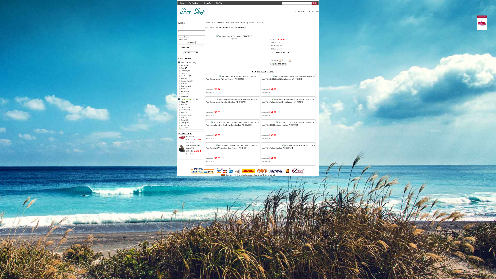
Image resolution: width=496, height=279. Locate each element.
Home (182, 3)
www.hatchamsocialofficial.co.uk (250, 175)
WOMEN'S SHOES (218, 23)
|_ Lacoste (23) (183, 73)
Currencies (184, 48)
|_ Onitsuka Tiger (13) (185, 115)
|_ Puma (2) (182, 117)
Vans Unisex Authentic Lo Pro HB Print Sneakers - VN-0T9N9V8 (282, 102)
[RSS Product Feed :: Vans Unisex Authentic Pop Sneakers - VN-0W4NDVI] (223, 175)
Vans (227, 23)
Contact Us (207, 3)
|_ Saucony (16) (183, 123)
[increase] (290, 60)
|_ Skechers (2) (183, 94)
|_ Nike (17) (182, 112)
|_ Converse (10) (184, 71)
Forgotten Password (184, 37)
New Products (193, 3)
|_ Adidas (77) (183, 102)
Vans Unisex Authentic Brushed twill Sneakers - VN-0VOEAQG (226, 102)
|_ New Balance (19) (185, 110)
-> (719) (190, 99)
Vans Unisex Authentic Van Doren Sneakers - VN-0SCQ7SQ (225, 79)
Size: (272, 52)
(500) (183, 128)
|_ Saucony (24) (183, 91)
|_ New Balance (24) (185, 76)
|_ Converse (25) (184, 107)
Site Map (219, 3)
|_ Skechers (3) (183, 125)
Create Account (182, 39)
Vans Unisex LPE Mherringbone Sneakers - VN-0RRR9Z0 (280, 125)
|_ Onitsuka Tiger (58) (185, 81)
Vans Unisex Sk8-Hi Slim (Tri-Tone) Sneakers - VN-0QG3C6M (282, 79)
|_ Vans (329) (183, 96)
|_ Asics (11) (182, 105)
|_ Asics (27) (182, 68)
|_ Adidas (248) (183, 65)
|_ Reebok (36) (183, 120)
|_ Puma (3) (182, 83)
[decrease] (280, 60)
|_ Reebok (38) (183, 89)
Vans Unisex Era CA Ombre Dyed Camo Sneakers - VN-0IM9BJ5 (226, 148)
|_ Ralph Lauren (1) (184, 86)
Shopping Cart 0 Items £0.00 (307, 12)
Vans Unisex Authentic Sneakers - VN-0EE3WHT (277, 148)
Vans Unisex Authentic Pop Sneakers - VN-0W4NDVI (225, 28)
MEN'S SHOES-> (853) (188, 63)
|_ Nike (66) (182, 78)
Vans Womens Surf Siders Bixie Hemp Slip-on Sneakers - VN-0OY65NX (229, 125)
